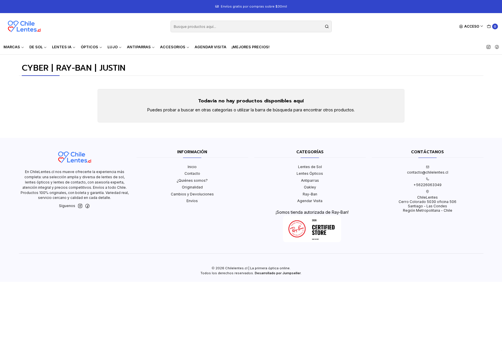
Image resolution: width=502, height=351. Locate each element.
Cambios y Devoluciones (192, 194)
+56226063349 (427, 185)
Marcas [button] (11, 47)
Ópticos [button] (89, 47)
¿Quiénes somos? (192, 180)
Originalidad (192, 187)
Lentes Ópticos (310, 173)
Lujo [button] (112, 47)
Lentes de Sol (310, 167)
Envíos (192, 201)
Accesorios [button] (172, 47)
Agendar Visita (210, 47)
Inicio (192, 167)
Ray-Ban (310, 194)
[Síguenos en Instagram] (488, 47)
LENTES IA (61, 47)
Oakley (310, 187)
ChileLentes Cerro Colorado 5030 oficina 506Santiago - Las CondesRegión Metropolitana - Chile (427, 204)
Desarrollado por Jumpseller (278, 273)
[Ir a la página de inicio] (24, 26)
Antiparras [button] (139, 47)
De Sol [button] (36, 47)
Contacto (192, 173)
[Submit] (327, 26)
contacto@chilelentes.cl (427, 172)
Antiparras (310, 180)
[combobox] (251, 26)
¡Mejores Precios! (251, 47)
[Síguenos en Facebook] (497, 47)
